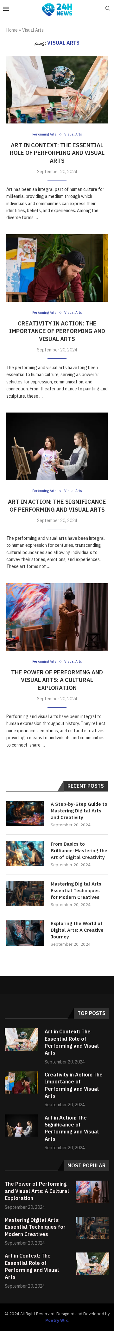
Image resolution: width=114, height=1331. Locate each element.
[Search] (107, 9)
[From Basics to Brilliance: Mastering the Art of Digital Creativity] (25, 853)
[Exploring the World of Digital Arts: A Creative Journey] (25, 933)
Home (12, 30)
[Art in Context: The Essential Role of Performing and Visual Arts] (57, 89)
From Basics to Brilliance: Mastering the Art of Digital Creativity (79, 851)
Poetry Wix (56, 1320)
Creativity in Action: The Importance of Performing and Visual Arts (57, 331)
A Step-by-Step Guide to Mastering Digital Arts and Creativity (79, 811)
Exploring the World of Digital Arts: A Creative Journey (77, 930)
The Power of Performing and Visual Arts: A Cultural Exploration (57, 680)
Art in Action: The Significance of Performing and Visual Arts (57, 505)
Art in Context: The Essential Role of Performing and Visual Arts (57, 153)
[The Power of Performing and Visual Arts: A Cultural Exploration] (57, 617)
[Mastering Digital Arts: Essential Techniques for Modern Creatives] (25, 893)
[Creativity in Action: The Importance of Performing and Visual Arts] (57, 268)
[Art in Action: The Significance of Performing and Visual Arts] (57, 446)
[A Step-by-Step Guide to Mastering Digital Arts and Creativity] (25, 813)
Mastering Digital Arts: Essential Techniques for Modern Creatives (77, 891)
